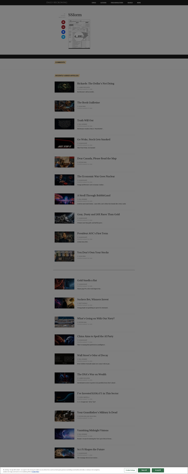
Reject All (144, 470)
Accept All (158, 470)
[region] (94, 470)
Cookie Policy (35, 472)
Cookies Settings (130, 470)
